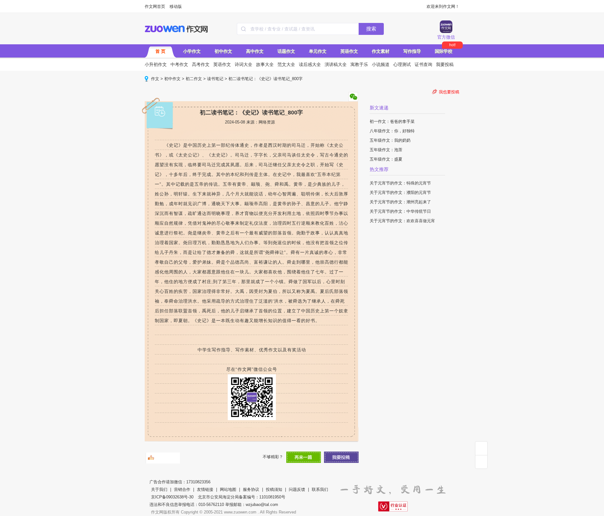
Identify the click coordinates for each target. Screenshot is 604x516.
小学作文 (192, 51)
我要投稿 (445, 64)
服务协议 (251, 489)
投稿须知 (274, 489)
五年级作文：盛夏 (386, 159)
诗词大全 (243, 64)
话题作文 (286, 51)
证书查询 (423, 64)
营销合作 (182, 489)
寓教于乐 (359, 64)
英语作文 (349, 51)
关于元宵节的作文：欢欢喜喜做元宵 (402, 220)
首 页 (160, 51)
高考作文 (201, 64)
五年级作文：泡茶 (386, 149)
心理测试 (402, 64)
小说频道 (380, 64)
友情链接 (205, 489)
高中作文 (255, 51)
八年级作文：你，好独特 (392, 131)
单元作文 (318, 51)
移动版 (176, 6)
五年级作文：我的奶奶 (390, 140)
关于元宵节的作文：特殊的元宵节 (400, 183)
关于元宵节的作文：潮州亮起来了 (400, 202)
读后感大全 (310, 64)
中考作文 (179, 64)
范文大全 (286, 64)
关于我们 (159, 489)
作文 (155, 78)
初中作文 (223, 51)
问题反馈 (297, 489)
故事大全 (265, 64)
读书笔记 (215, 78)
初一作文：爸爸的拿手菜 (392, 121)
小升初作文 (156, 64)
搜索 (371, 28)
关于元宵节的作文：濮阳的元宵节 (400, 192)
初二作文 (194, 78)
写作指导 (412, 51)
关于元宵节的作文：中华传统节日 (400, 211)
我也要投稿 (449, 92)
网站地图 (228, 489)
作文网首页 (155, 6)
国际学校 (443, 51)
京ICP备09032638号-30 (172, 497)
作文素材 (380, 51)
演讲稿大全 (336, 64)
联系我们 (320, 489)
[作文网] (177, 28)
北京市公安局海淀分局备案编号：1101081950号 (241, 497)
